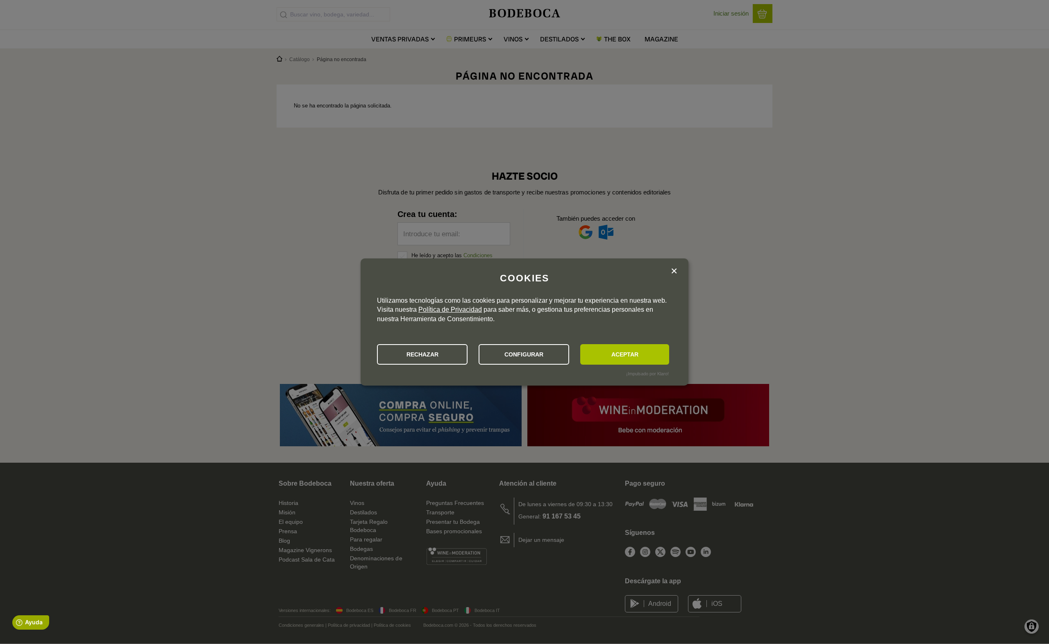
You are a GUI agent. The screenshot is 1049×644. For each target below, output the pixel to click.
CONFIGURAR (523, 354)
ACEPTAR (624, 354)
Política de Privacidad (450, 309)
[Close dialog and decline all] (674, 272)
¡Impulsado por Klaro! (647, 373)
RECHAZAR (422, 354)
